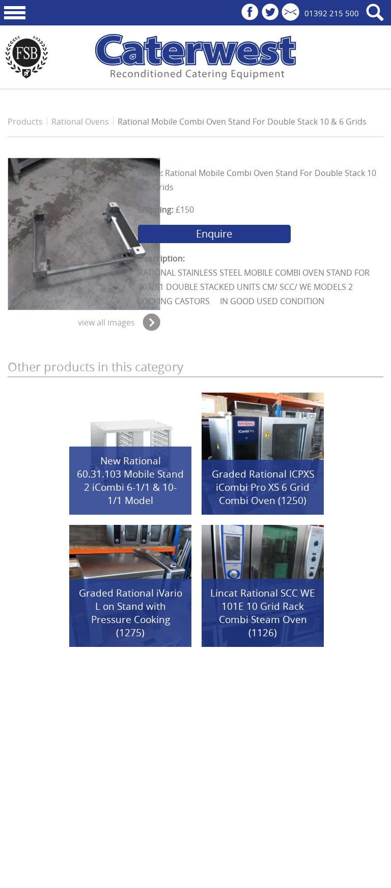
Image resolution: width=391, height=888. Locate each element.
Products (25, 121)
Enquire (214, 234)
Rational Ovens (80, 121)
